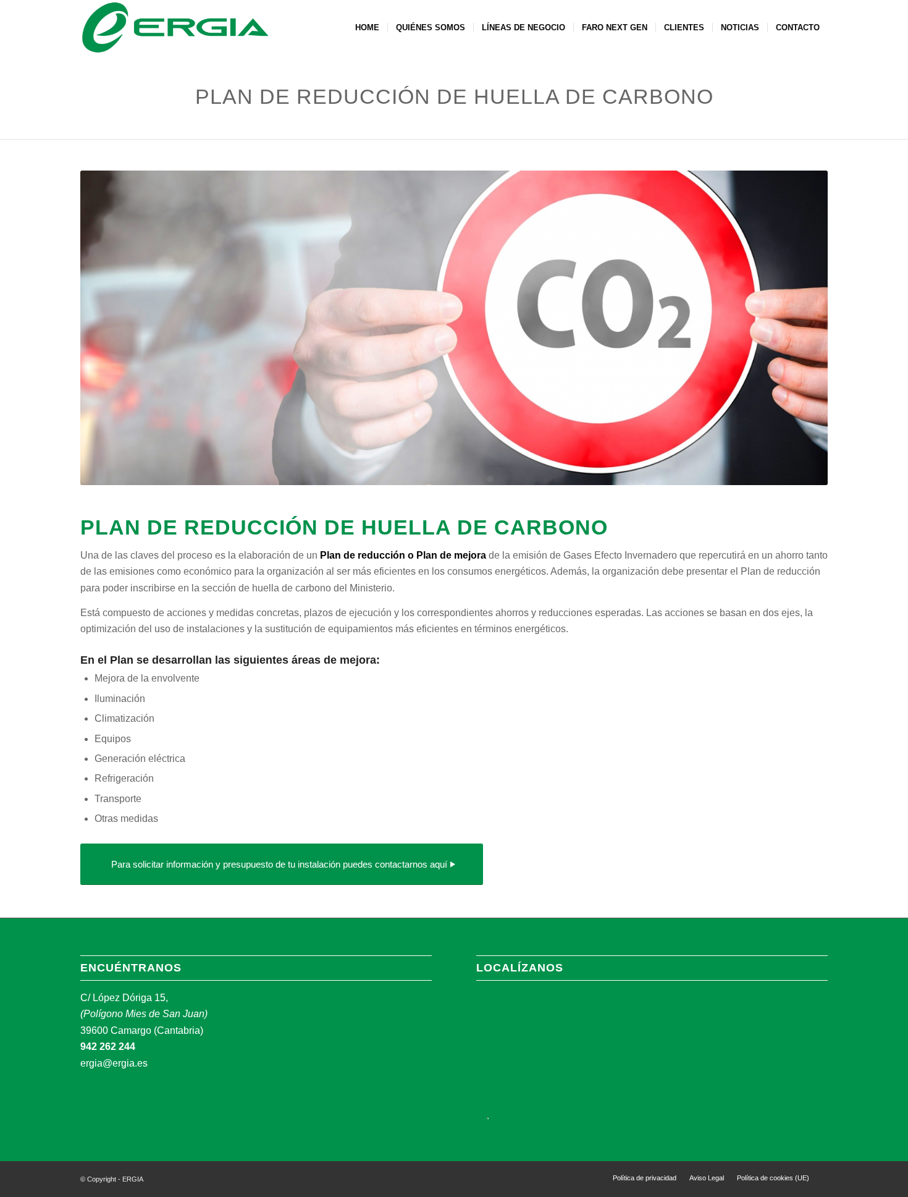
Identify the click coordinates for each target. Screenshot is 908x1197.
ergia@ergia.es (114, 1063)
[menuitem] (367, 28)
